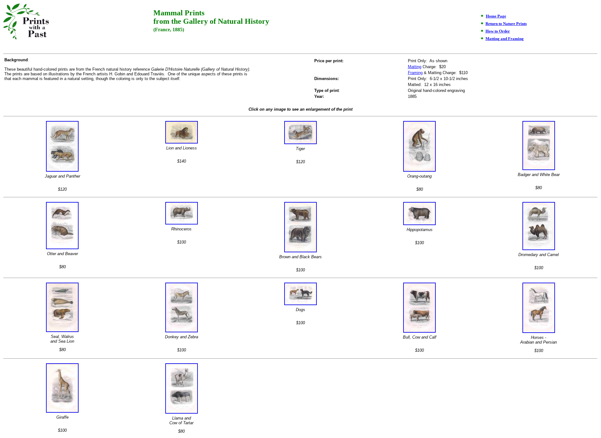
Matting (414, 66)
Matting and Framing (504, 38)
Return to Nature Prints (506, 23)
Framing (415, 72)
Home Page (496, 16)
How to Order (497, 31)
